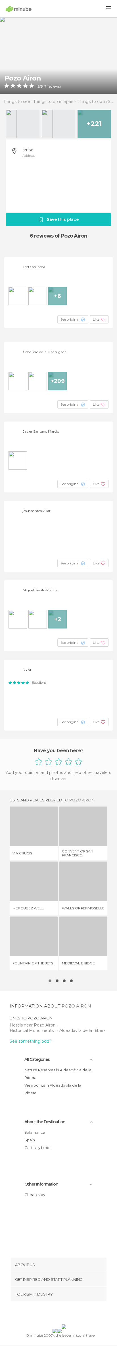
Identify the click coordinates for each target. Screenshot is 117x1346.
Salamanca (34, 1132)
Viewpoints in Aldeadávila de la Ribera (52, 1089)
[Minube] (19, 9)
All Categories (37, 1059)
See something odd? (30, 1041)
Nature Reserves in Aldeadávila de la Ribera (57, 1074)
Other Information (41, 1184)
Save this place (63, 219)
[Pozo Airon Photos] (58, 55)
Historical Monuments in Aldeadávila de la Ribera (58, 1030)
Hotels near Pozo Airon (33, 1025)
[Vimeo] (64, 1314)
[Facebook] (49, 1314)
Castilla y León (37, 1147)
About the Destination (44, 1121)
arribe (28, 150)
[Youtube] (72, 1314)
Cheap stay (34, 1194)
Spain (29, 1140)
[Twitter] (57, 1314)
